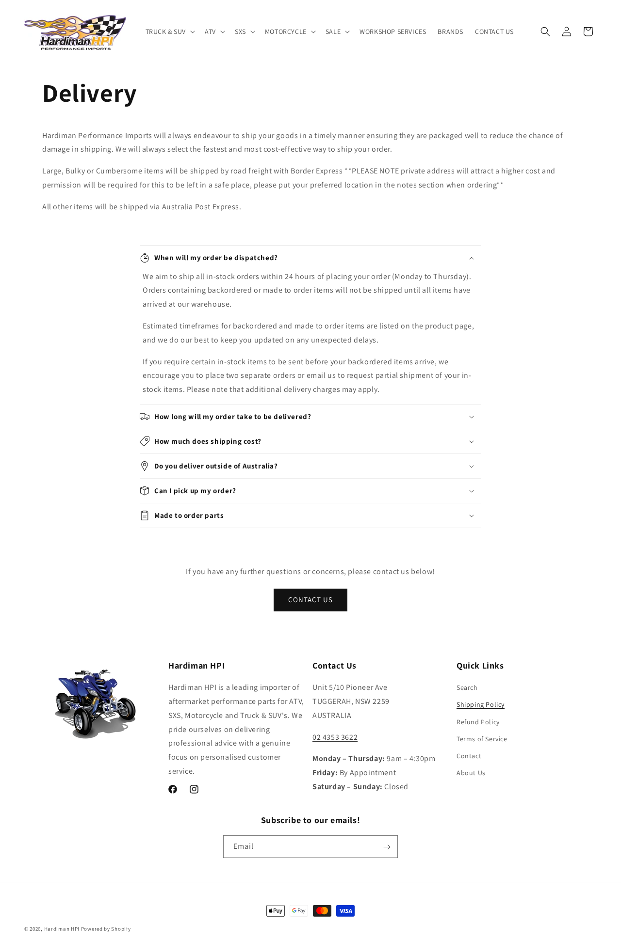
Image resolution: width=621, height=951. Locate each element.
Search (467, 688)
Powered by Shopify (106, 928)
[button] (169, 31)
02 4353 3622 (335, 737)
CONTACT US (310, 599)
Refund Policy (478, 721)
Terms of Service (482, 738)
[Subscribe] (386, 847)
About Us (471, 773)
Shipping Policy (481, 705)
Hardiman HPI (62, 928)
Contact (469, 755)
